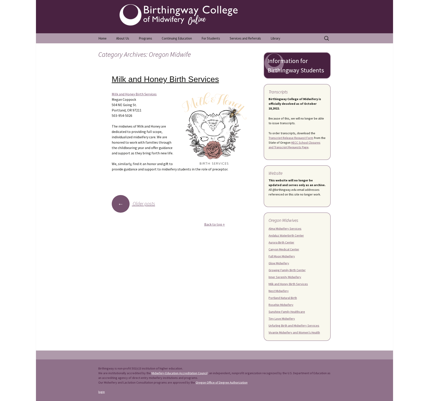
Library (275, 38)
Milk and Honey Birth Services (165, 79)
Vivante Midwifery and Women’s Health (294, 332)
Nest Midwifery (279, 291)
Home (102, 38)
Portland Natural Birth (283, 298)
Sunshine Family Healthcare (287, 312)
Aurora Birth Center (281, 242)
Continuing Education (177, 38)
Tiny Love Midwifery (282, 319)
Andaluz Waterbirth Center (286, 235)
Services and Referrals (245, 38)
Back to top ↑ (214, 224)
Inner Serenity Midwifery (285, 277)
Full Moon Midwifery (282, 256)
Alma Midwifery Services (285, 229)
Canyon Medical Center (284, 249)
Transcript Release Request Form (291, 138)
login (101, 392)
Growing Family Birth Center (287, 270)
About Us (122, 38)
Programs (145, 38)
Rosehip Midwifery (281, 305)
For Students (211, 38)
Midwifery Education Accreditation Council (179, 373)
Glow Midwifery (279, 263)
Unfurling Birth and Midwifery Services (294, 325)
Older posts (136, 203)
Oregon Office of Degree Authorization (222, 382)
